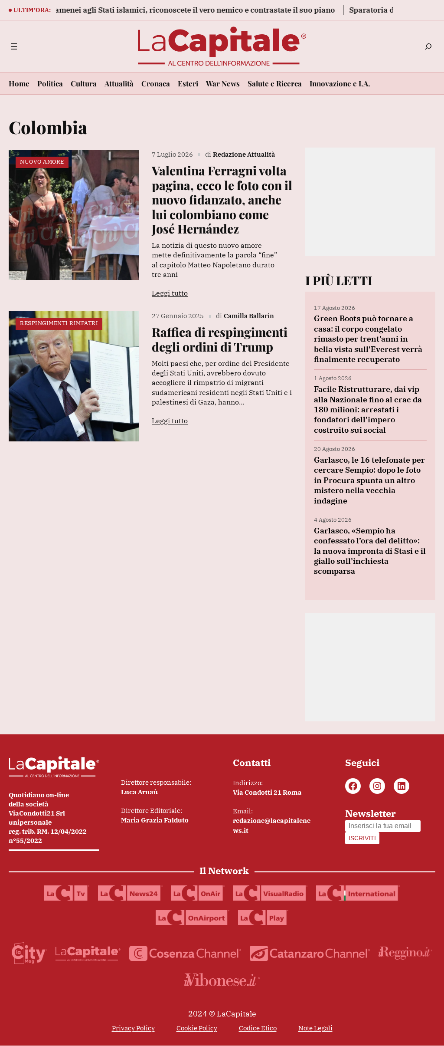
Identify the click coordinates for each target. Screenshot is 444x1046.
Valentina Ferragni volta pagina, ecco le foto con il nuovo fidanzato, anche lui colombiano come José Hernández (222, 199)
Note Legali (315, 1028)
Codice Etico (258, 1028)
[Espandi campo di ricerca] (428, 46)
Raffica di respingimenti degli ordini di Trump (219, 339)
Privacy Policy (133, 1028)
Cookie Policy (196, 1028)
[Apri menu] (14, 46)
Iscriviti (362, 838)
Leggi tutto (170, 293)
